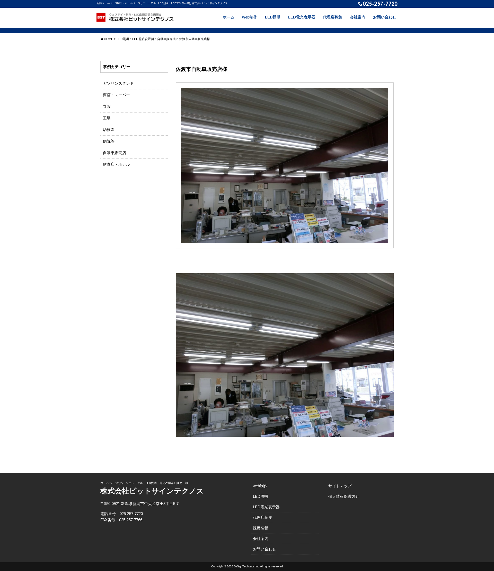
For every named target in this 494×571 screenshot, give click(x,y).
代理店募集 (332, 17)
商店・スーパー (116, 95)
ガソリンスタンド (118, 83)
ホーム (228, 17)
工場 (107, 118)
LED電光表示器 (301, 17)
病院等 (108, 141)
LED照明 (272, 17)
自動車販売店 (114, 153)
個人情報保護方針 (343, 496)
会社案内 (357, 17)
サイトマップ (339, 486)
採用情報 (260, 528)
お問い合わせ (384, 17)
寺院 (107, 106)
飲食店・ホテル (116, 164)
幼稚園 (108, 129)
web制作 (249, 17)
